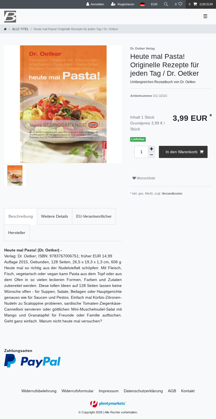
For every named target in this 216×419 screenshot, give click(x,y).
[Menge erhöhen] (151, 149)
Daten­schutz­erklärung (143, 391)
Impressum (109, 391)
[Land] (142, 4)
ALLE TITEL (20, 29)
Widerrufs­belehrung (39, 391)
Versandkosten (172, 193)
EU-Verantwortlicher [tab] (94, 216)
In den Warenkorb (181, 152)
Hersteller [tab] (16, 232)
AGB (172, 391)
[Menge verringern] (151, 155)
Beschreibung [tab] (20, 216)
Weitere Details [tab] (54, 216)
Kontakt (188, 391)
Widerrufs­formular (78, 391)
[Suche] (166, 4)
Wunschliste (145, 178)
